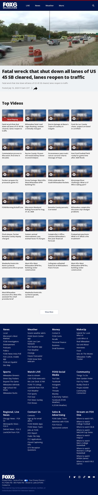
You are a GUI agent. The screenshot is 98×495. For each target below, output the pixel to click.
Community (83, 371)
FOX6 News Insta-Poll (12, 353)
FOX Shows (32, 403)
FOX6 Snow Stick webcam (34, 360)
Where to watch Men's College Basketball (83, 443)
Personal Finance (59, 342)
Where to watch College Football (83, 422)
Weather (33, 329)
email (94, 477)
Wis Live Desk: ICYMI (36, 381)
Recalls (55, 339)
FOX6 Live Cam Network (34, 342)
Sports (7, 371)
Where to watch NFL (85, 418)
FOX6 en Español (10, 362)
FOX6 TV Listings (34, 384)
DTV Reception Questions (34, 448)
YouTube (55, 378)
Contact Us (34, 411)
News (6, 329)
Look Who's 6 (82, 338)
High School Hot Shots (9, 388)
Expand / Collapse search (93, 6)
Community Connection (81, 391)
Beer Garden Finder (85, 378)
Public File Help (34, 436)
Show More (49, 312)
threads (84, 477)
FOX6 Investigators (11, 341)
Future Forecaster (35, 356)
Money (56, 329)
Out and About (83, 344)
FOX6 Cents (57, 336)
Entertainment (9, 344)
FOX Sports (32, 394)
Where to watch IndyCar (83, 436)
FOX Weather (33, 350)
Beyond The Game (11, 381)
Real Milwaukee (83, 341)
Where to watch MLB (85, 427)
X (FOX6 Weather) (59, 405)
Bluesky (55, 394)
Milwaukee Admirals (11, 384)
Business (55, 345)
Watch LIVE (34, 371)
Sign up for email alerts (34, 419)
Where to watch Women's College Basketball (84, 450)
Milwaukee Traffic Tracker (84, 358)
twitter (74, 477)
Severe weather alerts (37, 333)
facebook (70, 477)
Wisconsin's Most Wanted (10, 337)
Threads (55, 390)
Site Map (6, 365)
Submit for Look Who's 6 (83, 334)
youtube (89, 477)
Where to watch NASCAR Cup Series (85, 431)
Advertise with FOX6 (60, 421)
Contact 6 (56, 333)
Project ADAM (82, 387)
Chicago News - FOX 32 (11, 419)
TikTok (55, 387)
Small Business (58, 348)
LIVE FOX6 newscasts (36, 378)
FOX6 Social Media (58, 373)
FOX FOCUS (57, 424)
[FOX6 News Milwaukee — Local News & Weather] (11, 5)
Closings (31, 353)
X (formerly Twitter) (60, 397)
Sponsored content (60, 427)
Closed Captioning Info (35, 443)
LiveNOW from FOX (36, 387)
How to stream (34, 375)
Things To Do (82, 375)
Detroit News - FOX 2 (12, 429)
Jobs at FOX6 (33, 430)
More (61, 5)
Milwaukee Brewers (11, 375)
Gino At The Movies (85, 353)
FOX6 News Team (35, 427)
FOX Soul (31, 397)
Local (5, 333)
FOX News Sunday (35, 400)
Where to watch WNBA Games (83, 457)
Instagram (56, 384)
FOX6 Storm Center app (36, 337)
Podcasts (7, 347)
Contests (31, 415)
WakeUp (81, 329)
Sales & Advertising (58, 413)
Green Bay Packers (11, 378)
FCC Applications (34, 439)
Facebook (56, 381)
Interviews (81, 347)
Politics (6, 350)
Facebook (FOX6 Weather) (59, 401)
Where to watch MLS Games (85, 462)
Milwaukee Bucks (10, 393)
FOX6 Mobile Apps (35, 424)
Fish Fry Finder (83, 381)
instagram (79, 477)
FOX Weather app (35, 347)
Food (79, 350)
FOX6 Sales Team (59, 418)
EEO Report (32, 433)
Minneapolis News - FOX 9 (11, 425)
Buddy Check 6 (83, 384)
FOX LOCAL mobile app (11, 358)
